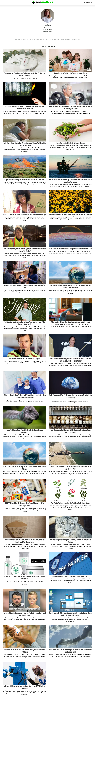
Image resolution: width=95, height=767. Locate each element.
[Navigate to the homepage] (42, 2)
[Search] (84, 2)
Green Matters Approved (69, 3)
